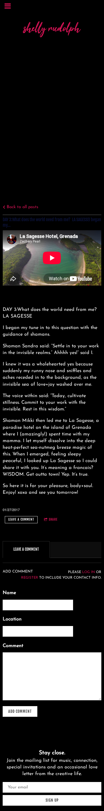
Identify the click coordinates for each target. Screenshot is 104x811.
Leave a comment (21, 519)
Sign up (52, 800)
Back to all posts (21, 207)
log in (88, 572)
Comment (13, 646)
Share (53, 519)
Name (9, 593)
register (29, 577)
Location (12, 619)
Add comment (20, 711)
